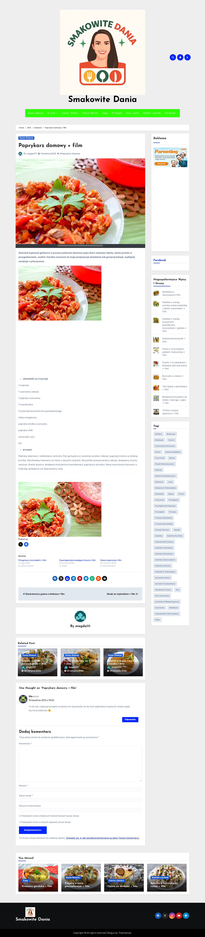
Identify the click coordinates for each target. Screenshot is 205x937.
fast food (159, 458)
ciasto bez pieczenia (165, 446)
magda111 (32, 154)
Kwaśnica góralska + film (37, 886)
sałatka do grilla (174, 536)
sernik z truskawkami (165, 584)
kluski (172, 458)
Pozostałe (170, 113)
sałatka (158, 536)
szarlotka (159, 608)
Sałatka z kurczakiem (165, 560)
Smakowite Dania (102, 100)
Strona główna (35, 113)
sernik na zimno (162, 578)
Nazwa (23, 785)
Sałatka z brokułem (164, 554)
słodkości (173, 608)
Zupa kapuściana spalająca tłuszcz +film (77, 560)
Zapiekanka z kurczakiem (167, 614)
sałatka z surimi (162, 566)
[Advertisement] (171, 209)
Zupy (105, 113)
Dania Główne (90, 113)
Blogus (111, 933)
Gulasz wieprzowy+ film (110, 560)
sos (177, 590)
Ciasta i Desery (70, 113)
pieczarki (159, 500)
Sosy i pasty (132, 113)
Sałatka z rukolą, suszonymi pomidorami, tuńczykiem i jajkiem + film (174, 325)
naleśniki (159, 494)
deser (158, 452)
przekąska (173, 500)
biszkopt (159, 440)
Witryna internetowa (30, 806)
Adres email (26, 795)
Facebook (159, 260)
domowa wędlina (173, 452)
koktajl (158, 470)
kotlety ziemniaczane (165, 476)
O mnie (51, 113)
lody (170, 482)
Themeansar (124, 933)
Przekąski (117, 113)
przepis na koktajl (163, 518)
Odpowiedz (130, 719)
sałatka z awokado (164, 548)
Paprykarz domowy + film (50, 145)
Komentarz (25, 743)
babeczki (171, 434)
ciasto (171, 440)
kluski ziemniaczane (164, 464)
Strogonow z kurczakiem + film (32, 560)
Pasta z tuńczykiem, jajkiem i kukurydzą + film (173, 352)
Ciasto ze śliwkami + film (123, 886)
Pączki (177, 530)
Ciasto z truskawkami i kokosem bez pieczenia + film (174, 365)
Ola (30, 696)
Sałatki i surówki (152, 113)
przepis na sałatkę (164, 524)
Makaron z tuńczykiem (165, 488)
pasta (181, 494)
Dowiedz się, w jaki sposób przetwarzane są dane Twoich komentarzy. (102, 838)
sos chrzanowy (162, 596)
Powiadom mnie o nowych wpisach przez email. (46, 822)
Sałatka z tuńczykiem (165, 572)
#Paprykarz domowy (70, 154)
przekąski (159, 512)
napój (170, 494)
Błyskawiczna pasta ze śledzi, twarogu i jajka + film (174, 400)
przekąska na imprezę (165, 506)
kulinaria (159, 482)
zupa (157, 620)
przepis (172, 512)
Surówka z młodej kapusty (167, 602)
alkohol (158, 434)
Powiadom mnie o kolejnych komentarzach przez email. (50, 816)
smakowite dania (163, 590)
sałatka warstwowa (164, 542)
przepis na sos (162, 530)
